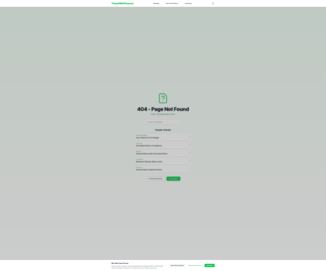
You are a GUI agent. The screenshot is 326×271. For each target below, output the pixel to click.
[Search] (213, 3)
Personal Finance (172, 3)
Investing (188, 3)
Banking (156, 3)
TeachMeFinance (122, 3)
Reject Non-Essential (177, 265)
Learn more (153, 268)
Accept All (210, 265)
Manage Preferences (195, 265)
